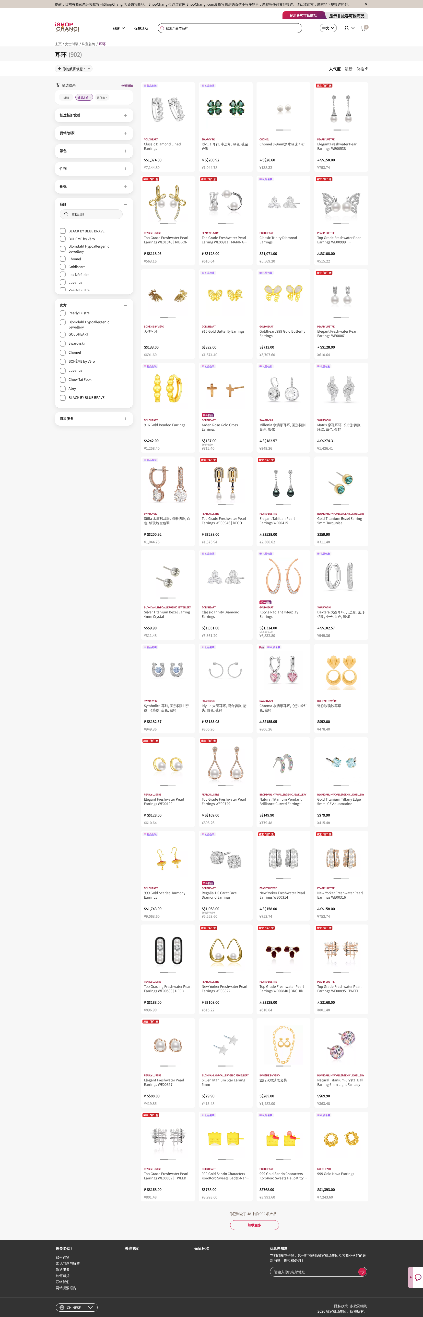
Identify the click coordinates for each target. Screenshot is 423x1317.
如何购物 (63, 1257)
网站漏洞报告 (66, 1287)
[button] (94, 115)
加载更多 (254, 1224)
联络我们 (63, 1281)
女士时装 (72, 43)
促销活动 (141, 28)
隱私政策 (341, 1305)
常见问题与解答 (68, 1263)
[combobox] (230, 28)
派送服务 (63, 1269)
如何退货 (63, 1275)
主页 (58, 43)
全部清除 (127, 85)
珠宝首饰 (88, 43)
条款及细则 (358, 1305)
